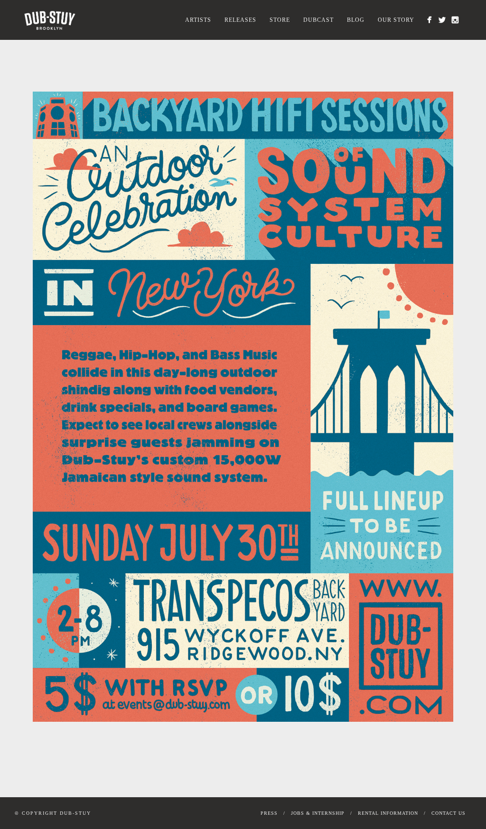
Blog (355, 20)
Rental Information (388, 813)
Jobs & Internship (318, 813)
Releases (240, 20)
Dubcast (318, 20)
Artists (198, 20)
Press (269, 813)
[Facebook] (429, 20)
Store (280, 20)
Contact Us (448, 813)
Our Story (396, 20)
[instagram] (455, 20)
